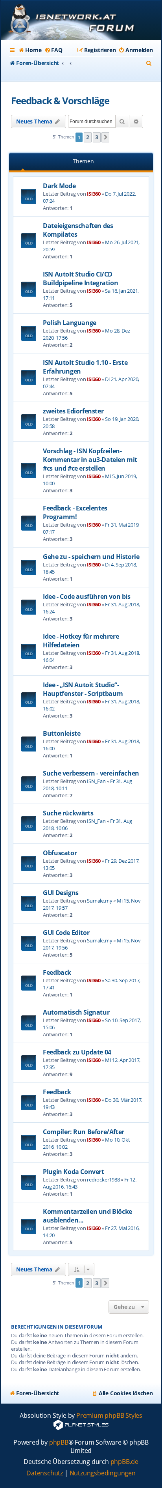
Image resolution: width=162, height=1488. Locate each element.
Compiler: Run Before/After (83, 1131)
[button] (105, 137)
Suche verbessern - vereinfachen (91, 773)
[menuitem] (29, 50)
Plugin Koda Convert (73, 1171)
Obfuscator (60, 853)
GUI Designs (61, 892)
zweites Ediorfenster (73, 411)
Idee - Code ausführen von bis (86, 596)
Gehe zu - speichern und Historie (91, 556)
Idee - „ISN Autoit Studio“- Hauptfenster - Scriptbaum (83, 689)
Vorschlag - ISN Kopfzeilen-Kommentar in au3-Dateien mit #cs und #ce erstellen (90, 460)
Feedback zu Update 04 (77, 1052)
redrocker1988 (103, 1179)
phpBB (58, 1442)
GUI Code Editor (66, 932)
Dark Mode (59, 185)
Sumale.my (99, 900)
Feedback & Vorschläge (60, 100)
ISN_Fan (96, 781)
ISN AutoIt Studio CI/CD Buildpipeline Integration (80, 278)
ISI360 (94, 193)
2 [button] (87, 137)
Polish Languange (69, 322)
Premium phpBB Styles (109, 1415)
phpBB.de (124, 1462)
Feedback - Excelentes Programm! (75, 512)
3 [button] (96, 137)
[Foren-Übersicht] (81, 20)
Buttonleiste (61, 733)
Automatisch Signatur (76, 1012)
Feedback (57, 972)
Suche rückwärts (68, 813)
